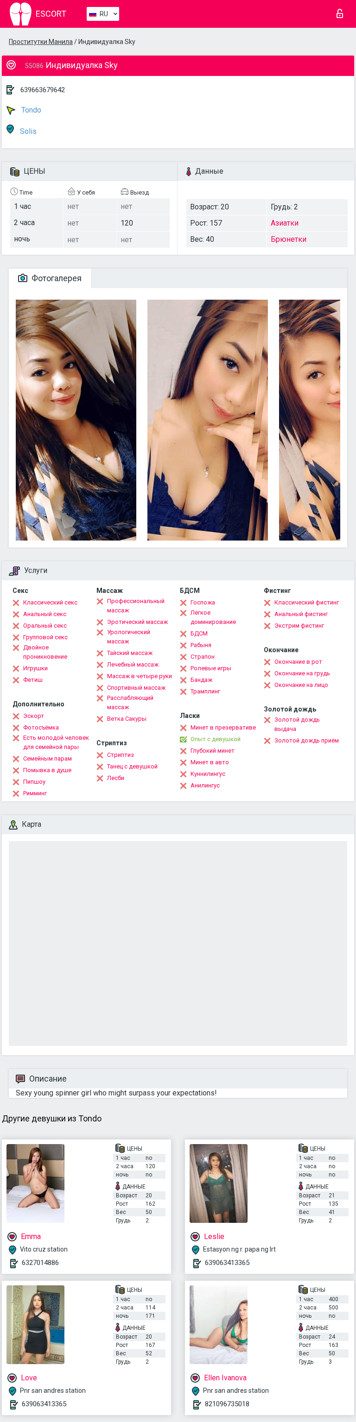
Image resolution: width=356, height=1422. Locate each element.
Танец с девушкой (132, 766)
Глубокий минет (213, 750)
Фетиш (33, 679)
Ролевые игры (211, 668)
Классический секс (50, 602)
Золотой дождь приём (306, 740)
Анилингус (205, 785)
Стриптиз (120, 754)
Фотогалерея (56, 278)
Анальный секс (44, 613)
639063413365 (227, 1262)
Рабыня (201, 645)
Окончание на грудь (302, 673)
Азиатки (285, 223)
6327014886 (40, 1262)
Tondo (30, 110)
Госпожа (203, 602)
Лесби (115, 777)
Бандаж (201, 679)
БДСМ (199, 633)
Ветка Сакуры (126, 718)
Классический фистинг (306, 602)
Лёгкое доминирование (213, 617)
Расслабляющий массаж (130, 702)
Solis (27, 131)
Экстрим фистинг (299, 625)
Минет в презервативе (223, 727)
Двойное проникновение (45, 652)
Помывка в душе (47, 770)
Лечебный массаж (133, 664)
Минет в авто (210, 762)
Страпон (203, 656)
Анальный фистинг (301, 613)
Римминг (35, 793)
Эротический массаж (137, 621)
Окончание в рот (298, 661)
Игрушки (35, 668)
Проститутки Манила (41, 41)
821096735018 (227, 1404)
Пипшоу (34, 781)
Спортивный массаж (136, 687)
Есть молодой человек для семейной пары (56, 742)
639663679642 (42, 90)
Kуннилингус (208, 773)
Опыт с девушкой (216, 739)
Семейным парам (47, 758)
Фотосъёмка (41, 727)
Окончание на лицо (301, 684)
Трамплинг (205, 691)
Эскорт (33, 715)
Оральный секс (45, 625)
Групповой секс (45, 637)
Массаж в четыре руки (139, 676)
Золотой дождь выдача (297, 724)
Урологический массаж (128, 637)
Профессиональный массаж (136, 606)
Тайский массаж (130, 652)
